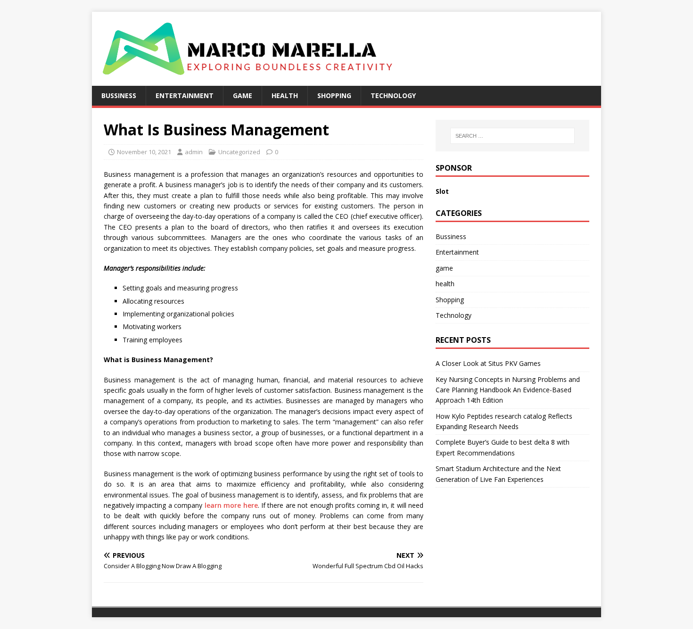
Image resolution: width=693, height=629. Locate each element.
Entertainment (185, 95)
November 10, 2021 (144, 152)
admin (194, 152)
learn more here (231, 505)
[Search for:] (512, 136)
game (242, 95)
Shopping (334, 95)
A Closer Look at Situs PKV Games (488, 363)
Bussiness (118, 95)
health (285, 95)
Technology (393, 95)
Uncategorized (239, 152)
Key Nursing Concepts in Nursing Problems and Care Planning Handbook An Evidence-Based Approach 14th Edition (508, 390)
